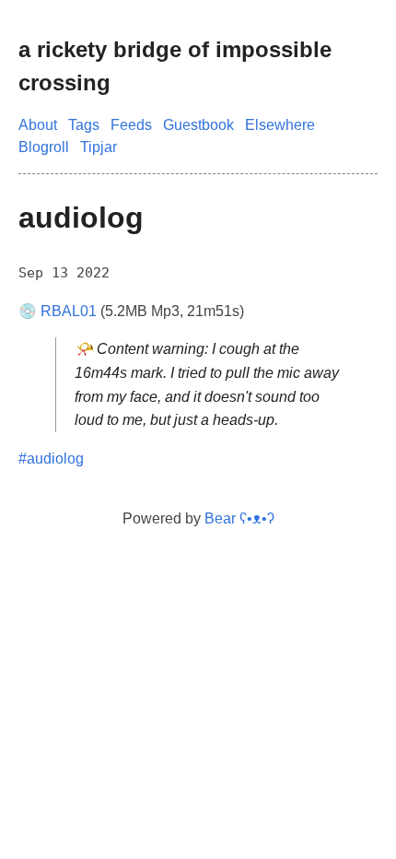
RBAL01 (69, 311)
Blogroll (43, 147)
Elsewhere (280, 125)
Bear (239, 518)
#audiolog (51, 458)
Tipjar (98, 147)
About (37, 125)
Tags (83, 125)
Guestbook (198, 125)
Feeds (131, 125)
